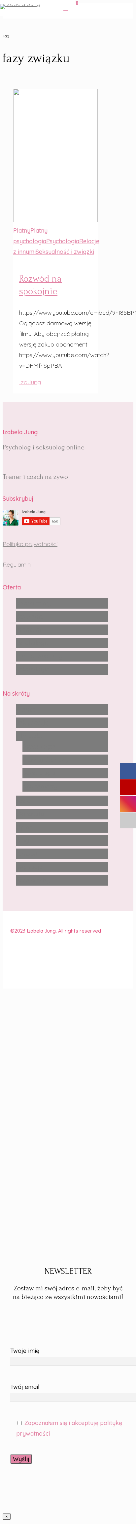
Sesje (23, 801)
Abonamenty (33, 603)
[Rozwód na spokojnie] (55, 241)
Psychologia (32, 643)
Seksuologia (32, 669)
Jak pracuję (32, 722)
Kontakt (26, 853)
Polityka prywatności (30, 544)
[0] (71, 8)
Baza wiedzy (33, 880)
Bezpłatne (29, 616)
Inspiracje (29, 867)
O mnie (25, 709)
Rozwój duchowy (39, 656)
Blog (22, 840)
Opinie (24, 827)
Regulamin (17, 564)
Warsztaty (30, 814)
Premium (28, 629)
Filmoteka (29, 736)
